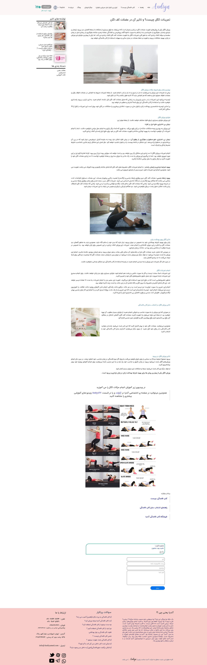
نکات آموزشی (61, 75)
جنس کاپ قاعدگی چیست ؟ (102, 636)
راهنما (142, 7)
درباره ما (71, 7)
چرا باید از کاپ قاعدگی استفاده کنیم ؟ (99, 628)
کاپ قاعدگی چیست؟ (128, 7)
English (62, 7)
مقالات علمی (61, 70)
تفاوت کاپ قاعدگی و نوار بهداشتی (100, 632)
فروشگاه (46, 6)
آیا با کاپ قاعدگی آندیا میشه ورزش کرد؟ (98, 620)
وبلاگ (79, 7)
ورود (49, 11)
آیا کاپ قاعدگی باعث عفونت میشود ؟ (99, 640)
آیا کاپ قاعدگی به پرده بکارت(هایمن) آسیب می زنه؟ (94, 617)
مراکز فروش (88, 7)
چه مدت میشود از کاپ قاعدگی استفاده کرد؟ (97, 624)
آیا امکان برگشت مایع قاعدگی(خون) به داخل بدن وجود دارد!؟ (93, 647)
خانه (148, 7)
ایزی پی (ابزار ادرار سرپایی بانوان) (106, 7)
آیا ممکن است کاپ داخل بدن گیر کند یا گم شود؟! (95, 643)
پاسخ (162, 552)
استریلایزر (62, 73)
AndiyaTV (96, 392)
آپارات (118, 392)
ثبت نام (44, 11)
